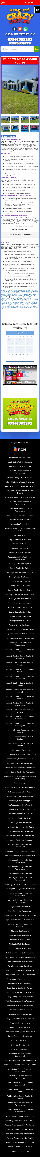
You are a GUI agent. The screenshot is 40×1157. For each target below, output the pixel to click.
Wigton (21, 294)
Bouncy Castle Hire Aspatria (20, 564)
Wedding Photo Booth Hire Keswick (20, 1120)
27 (20, 354)
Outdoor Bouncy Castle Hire (20, 948)
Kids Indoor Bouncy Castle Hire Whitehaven (20, 861)
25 (12, 354)
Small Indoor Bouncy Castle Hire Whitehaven (20, 1070)
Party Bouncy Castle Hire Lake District (20, 992)
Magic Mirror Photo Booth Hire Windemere (20, 925)
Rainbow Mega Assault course (27, 226)
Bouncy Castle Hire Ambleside (20, 552)
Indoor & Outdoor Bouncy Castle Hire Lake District (20, 704)
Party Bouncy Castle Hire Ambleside (20, 970)
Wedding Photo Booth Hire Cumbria (20, 1116)
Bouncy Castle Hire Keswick (20, 586)
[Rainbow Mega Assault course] (20, 89)
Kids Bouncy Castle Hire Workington (20, 840)
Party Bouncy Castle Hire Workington (20, 1005)
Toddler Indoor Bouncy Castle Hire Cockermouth (20, 1083)
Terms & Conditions (15, 1147)
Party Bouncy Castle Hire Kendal (20, 983)
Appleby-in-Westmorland (24, 298)
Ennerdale (35, 299)
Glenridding (5, 305)
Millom (12, 297)
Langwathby (10, 306)
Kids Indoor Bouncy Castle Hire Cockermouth (20, 845)
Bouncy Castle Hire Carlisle (20, 568)
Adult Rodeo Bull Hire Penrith (20, 466)
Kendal (20, 290)
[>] (32, 333)
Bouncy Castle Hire (20, 544)
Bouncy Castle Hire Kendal (20, 581)
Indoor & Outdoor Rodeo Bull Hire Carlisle (20, 731)
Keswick (14, 290)
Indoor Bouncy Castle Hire (20, 750)
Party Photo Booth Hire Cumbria (20, 1010)
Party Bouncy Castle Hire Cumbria (20, 979)
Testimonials (25, 1151)
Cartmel (24, 301)
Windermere (27, 290)
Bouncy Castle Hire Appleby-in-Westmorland (20, 558)
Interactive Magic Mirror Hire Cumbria (20, 787)
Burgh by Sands (5, 307)
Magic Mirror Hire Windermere (20, 911)
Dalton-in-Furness (13, 302)
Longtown (4, 295)
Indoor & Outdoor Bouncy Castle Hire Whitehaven (20, 717)
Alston (10, 295)
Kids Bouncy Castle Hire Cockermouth (20, 809)
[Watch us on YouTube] (20, 29)
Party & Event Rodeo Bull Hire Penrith (20, 962)
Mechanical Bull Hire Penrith (20, 944)
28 (23, 354)
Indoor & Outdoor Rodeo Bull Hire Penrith (20, 744)
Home (8, 1142)
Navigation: (28, 3)
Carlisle (3, 290)
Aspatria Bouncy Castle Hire (20, 539)
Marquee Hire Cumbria (20, 931)
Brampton (33, 294)
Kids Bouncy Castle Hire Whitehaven (20, 836)
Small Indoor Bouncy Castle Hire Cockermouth (20, 1054)
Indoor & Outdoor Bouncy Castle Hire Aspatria (20, 670)
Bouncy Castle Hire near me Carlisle (20, 594)
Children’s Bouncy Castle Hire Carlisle (20, 629)
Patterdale (13, 305)
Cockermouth (28, 293)
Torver (19, 301)
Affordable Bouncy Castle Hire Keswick (20, 486)
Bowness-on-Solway (17, 307)
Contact (14, 1151)
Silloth (16, 294)
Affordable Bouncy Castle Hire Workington (20, 509)
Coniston (4, 301)
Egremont (33, 295)
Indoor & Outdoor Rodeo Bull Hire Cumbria (20, 738)
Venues (29, 1147)
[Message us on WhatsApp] (25, 29)
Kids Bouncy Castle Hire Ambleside (20, 796)
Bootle (17, 299)
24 (9, 354)
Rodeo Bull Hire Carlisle (20, 1040)
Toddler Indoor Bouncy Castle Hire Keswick (20, 1097)
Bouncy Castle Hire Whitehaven (20, 603)
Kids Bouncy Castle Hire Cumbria (20, 814)
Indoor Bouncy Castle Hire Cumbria (20, 759)
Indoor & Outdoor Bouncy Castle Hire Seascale (20, 711)
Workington (11, 293)
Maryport (3, 294)
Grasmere (22, 291)
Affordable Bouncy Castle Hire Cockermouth (20, 472)
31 (9, 358)
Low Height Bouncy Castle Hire (20, 873)
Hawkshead (12, 301)
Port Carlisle (27, 307)
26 (16, 354)
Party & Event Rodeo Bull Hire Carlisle (20, 953)
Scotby (33, 306)
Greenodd (34, 302)
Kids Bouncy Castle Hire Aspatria (20, 805)
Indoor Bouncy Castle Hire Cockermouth (20, 754)
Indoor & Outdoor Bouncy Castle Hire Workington (20, 724)
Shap (19, 305)
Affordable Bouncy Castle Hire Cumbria (20, 477)
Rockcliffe (35, 307)
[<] (8, 333)
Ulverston (29, 291)
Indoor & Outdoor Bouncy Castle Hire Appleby (20, 664)
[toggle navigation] (36, 2)
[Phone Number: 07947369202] (20, 41)
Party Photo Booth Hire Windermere (20, 1018)
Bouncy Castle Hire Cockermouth (20, 572)
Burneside (9, 303)
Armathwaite (19, 306)
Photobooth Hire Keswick (20, 1027)
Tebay (23, 305)
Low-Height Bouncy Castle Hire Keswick (20, 889)
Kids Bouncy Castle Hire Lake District (20, 827)
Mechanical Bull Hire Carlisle (20, 935)
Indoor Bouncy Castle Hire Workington (20, 772)
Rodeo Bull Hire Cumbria (20, 1045)
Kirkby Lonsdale (17, 295)
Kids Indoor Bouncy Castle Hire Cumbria (20, 851)
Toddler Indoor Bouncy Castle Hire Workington (20, 1110)
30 (31, 354)
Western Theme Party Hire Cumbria (20, 1134)
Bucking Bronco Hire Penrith (20, 625)
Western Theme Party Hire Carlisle (20, 1129)
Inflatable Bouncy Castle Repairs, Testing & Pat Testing (20, 777)
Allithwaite (4, 302)
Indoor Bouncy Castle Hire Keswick (20, 763)
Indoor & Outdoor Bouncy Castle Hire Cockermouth (20, 677)
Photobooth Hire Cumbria (20, 1023)
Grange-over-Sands (21, 297)
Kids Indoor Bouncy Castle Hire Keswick (20, 855)
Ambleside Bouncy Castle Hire (20, 519)
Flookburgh (31, 301)
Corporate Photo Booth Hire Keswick (20, 638)
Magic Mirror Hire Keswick (20, 907)
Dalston (26, 294)
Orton (28, 305)
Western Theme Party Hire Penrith (20, 1138)
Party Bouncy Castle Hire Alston (20, 966)
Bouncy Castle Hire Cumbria (20, 577)
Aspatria (10, 294)
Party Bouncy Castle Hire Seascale (20, 996)
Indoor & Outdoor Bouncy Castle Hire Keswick (20, 697)
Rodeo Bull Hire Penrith (20, 1049)
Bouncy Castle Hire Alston (20, 548)
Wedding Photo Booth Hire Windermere (20, 1125)
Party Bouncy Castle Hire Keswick (20, 988)
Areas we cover (20, 535)
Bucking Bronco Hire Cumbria (20, 621)
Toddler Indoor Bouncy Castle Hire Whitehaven (20, 1104)
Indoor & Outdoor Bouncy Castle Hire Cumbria (20, 684)
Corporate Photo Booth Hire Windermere (20, 644)
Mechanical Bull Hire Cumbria (20, 940)
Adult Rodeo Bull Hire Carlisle (20, 458)
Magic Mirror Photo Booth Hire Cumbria (20, 915)
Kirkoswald (35, 305)
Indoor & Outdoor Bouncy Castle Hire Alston (20, 650)
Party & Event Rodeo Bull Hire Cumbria (20, 957)
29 (27, 354)
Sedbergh (26, 295)
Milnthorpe (31, 297)
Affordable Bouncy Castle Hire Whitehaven (20, 503)
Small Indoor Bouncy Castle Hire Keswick (20, 1065)
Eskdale (22, 299)
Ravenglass (4, 299)
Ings (21, 303)
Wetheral (27, 306)
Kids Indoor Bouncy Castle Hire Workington (20, 867)
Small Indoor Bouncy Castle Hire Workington (20, 1077)
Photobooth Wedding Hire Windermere (20, 1032)
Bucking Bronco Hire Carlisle (20, 616)
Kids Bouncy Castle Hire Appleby (20, 801)
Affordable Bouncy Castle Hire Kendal (20, 482)
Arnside (3, 298)
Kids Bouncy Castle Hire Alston (20, 792)
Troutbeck (26, 303)
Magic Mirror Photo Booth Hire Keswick (20, 920)
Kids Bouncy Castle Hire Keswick (20, 822)
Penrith (9, 290)
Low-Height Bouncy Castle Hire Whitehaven (20, 894)
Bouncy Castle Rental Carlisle (20, 612)
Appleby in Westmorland (20, 524)
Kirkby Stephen (11, 298)
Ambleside (15, 291)
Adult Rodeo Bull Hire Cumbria (20, 462)
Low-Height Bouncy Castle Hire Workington (20, 901)
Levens (3, 303)
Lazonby (3, 306)
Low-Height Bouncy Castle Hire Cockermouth (20, 879)
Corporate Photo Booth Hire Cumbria (20, 634)
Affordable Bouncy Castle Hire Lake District (20, 492)
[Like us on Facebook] (14, 29)
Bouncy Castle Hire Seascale (20, 599)
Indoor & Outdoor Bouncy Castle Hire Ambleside (20, 657)
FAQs (32, 1142)
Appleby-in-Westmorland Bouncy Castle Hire (20, 529)
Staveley (16, 303)
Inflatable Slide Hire (20, 783)
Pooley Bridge (35, 303)
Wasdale (28, 299)
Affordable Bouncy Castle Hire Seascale (20, 497)
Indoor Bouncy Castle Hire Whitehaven (20, 767)
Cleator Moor (5, 297)
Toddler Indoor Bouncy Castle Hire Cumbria (20, 1090)
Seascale (11, 299)
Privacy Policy (13, 1036)
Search (36, 49)
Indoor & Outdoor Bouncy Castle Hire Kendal (20, 691)
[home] (3, 2)
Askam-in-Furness (25, 302)
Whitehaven (19, 293)
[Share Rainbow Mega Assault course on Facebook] (20, 136)
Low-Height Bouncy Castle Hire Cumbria (20, 884)
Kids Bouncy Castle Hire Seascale (20, 831)
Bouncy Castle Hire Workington (20, 607)
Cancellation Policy (20, 1142)
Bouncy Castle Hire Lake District (20, 590)
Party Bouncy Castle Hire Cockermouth (20, 975)
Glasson (4, 309)
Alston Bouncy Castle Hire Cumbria (20, 515)
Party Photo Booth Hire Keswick (20, 1014)
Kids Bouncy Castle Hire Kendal (20, 818)
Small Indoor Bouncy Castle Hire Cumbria (20, 1060)
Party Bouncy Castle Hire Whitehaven (20, 1001)
